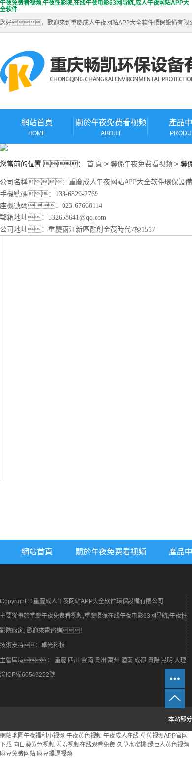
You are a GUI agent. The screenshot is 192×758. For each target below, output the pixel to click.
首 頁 (94, 164)
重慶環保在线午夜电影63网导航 (126, 615)
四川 (74, 660)
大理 (180, 660)
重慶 (60, 660)
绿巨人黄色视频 (168, 744)
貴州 (100, 660)
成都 (140, 660)
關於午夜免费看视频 (110, 127)
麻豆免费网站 (17, 753)
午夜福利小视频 (44, 735)
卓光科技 (53, 645)
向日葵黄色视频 (34, 744)
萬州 (114, 660)
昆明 (167, 660)
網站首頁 (37, 127)
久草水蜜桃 (131, 744)
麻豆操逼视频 (54, 753)
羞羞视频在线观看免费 (85, 744)
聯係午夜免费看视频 (141, 164)
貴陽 (154, 660)
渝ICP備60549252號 (27, 674)
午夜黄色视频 (84, 735)
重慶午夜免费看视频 (56, 615)
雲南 (87, 660)
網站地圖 (12, 735)
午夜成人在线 (121, 735)
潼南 (127, 660)
